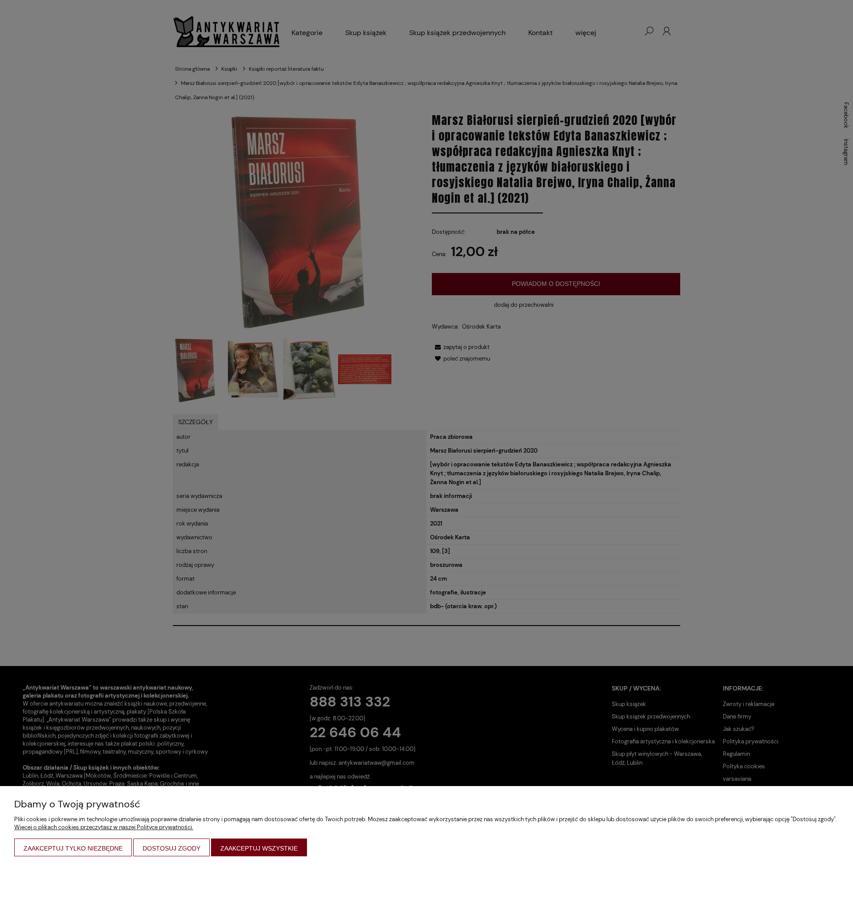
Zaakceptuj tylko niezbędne (73, 848)
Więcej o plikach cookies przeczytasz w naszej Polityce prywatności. (103, 827)
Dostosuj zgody (171, 848)
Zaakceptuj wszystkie (259, 848)
